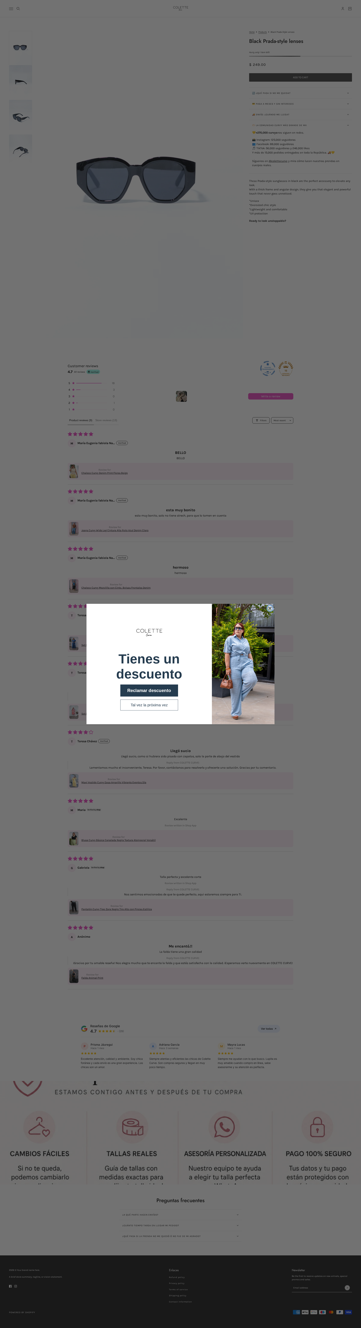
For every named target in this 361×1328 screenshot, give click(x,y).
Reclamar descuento (149, 690)
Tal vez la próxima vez (149, 705)
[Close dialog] (270, 608)
